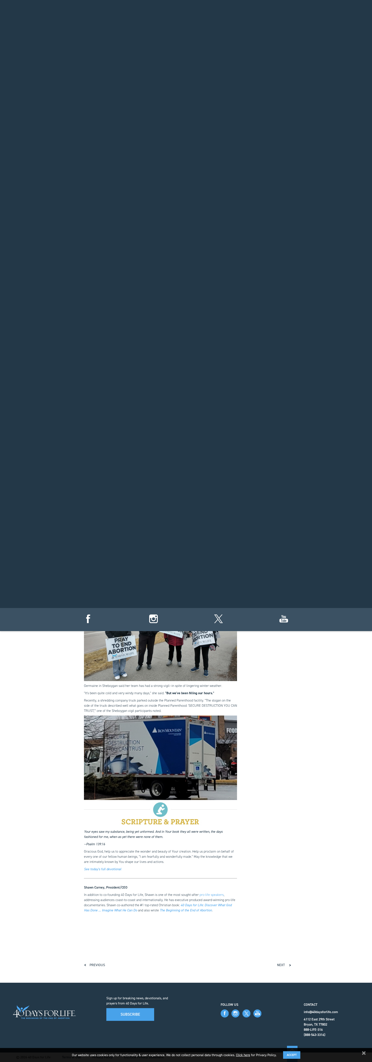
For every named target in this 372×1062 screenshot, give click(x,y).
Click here (243, 1055)
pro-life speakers (212, 894)
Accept (292, 1055)
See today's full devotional (102, 869)
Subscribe (130, 1014)
